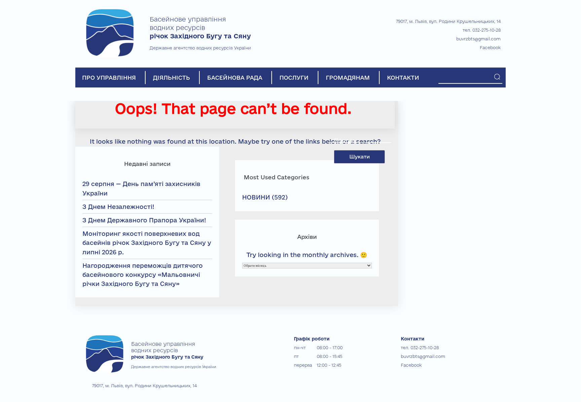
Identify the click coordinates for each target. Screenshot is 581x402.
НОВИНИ (256, 197)
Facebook (490, 47)
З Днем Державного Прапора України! (144, 220)
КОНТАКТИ (403, 77)
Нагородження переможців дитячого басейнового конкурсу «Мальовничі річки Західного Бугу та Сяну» (142, 274)
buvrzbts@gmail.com (478, 38)
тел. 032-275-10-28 (482, 30)
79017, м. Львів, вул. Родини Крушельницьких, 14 (448, 21)
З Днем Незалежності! (118, 206)
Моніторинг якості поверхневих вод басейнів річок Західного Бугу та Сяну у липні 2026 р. (146, 242)
